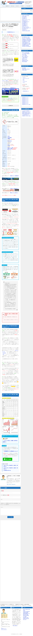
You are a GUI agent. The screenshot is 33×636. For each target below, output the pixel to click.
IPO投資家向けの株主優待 (25, 45)
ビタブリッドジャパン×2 (26, 78)
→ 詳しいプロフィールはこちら (10, 484)
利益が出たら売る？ (24, 59)
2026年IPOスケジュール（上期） (26, 104)
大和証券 (9, 138)
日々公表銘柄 (24, 616)
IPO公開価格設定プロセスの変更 (26, 44)
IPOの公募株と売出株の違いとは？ (26, 27)
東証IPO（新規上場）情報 (26, 609)
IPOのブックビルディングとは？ (26, 19)
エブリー (24, 82)
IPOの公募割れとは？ (25, 24)
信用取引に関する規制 (26, 618)
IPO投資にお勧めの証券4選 (25, 15)
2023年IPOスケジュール (25, 101)
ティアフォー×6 (25, 81)
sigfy (3, 354)
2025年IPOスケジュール (25, 103)
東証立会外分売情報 (25, 614)
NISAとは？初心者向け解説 (25, 52)
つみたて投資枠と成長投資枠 (25, 53)
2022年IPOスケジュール (25, 100)
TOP (7, 604)
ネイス (23, 80)
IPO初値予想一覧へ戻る (7, 470)
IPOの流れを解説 (24, 16)
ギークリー (24, 77)
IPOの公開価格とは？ (25, 22)
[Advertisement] (10, 14)
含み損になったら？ (24, 58)
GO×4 (23, 79)
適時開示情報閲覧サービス (26, 613)
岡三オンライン (10, 149)
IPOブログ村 (24, 619)
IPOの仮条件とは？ (24, 18)
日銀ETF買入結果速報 (26, 615)
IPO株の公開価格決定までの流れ (26, 43)
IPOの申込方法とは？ (25, 20)
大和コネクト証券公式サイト (14, 188)
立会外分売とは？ (24, 29)
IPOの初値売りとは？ (25, 23)
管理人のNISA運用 (24, 61)
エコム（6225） (10, 98)
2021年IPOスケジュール (25, 99)
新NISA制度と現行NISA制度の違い (26, 46)
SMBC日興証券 (10, 137)
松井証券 (9, 145)
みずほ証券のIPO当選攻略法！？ (26, 110)
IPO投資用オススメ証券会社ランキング (11, 451)
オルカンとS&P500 (24, 55)
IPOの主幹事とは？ (24, 17)
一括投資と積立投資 (24, 57)
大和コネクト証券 (10, 148)
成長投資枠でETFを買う (25, 60)
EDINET (24, 610)
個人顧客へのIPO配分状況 (26, 611)
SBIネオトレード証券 (10, 147)
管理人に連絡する (15, 625)
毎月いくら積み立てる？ (25, 56)
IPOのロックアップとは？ (25, 26)
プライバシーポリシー (4, 629)
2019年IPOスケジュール (25, 97)
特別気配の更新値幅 (25, 612)
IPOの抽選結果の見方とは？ (25, 21)
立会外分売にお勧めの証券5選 (26, 30)
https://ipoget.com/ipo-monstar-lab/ (7, 62)
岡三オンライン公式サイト (14, 192)
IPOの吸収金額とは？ (25, 25)
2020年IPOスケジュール (25, 98)
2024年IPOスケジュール (25, 102)
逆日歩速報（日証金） (26, 617)
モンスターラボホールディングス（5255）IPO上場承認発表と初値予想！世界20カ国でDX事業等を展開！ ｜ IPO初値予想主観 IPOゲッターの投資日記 (8, 60)
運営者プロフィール (3, 628)
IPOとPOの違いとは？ (25, 28)
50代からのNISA (24, 54)
